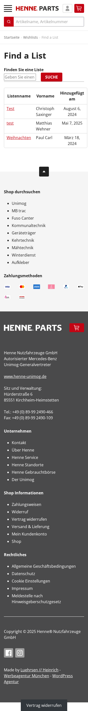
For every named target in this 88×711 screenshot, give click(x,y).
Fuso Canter (23, 218)
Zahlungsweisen (26, 504)
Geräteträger (24, 233)
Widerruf (20, 512)
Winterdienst (24, 255)
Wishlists (30, 37)
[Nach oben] (44, 172)
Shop (16, 541)
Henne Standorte (28, 465)
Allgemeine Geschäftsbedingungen (44, 566)
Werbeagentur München (26, 676)
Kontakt (19, 442)
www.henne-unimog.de (25, 376)
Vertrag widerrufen (29, 519)
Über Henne (23, 450)
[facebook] (8, 653)
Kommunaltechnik (28, 225)
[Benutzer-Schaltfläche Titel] (67, 8)
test (10, 123)
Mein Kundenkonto (29, 534)
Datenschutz (23, 573)
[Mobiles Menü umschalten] (8, 8)
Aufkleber (20, 262)
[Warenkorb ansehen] (79, 8)
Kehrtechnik (23, 240)
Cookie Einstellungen (31, 581)
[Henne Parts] (37, 8)
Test (10, 108)
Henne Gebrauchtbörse (33, 472)
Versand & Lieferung (30, 526)
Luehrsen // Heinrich (39, 670)
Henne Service (25, 457)
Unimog (19, 203)
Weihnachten (19, 137)
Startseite (12, 37)
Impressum (22, 588)
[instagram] (19, 653)
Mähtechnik (22, 247)
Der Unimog (23, 479)
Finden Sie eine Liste (24, 69)
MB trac (19, 210)
